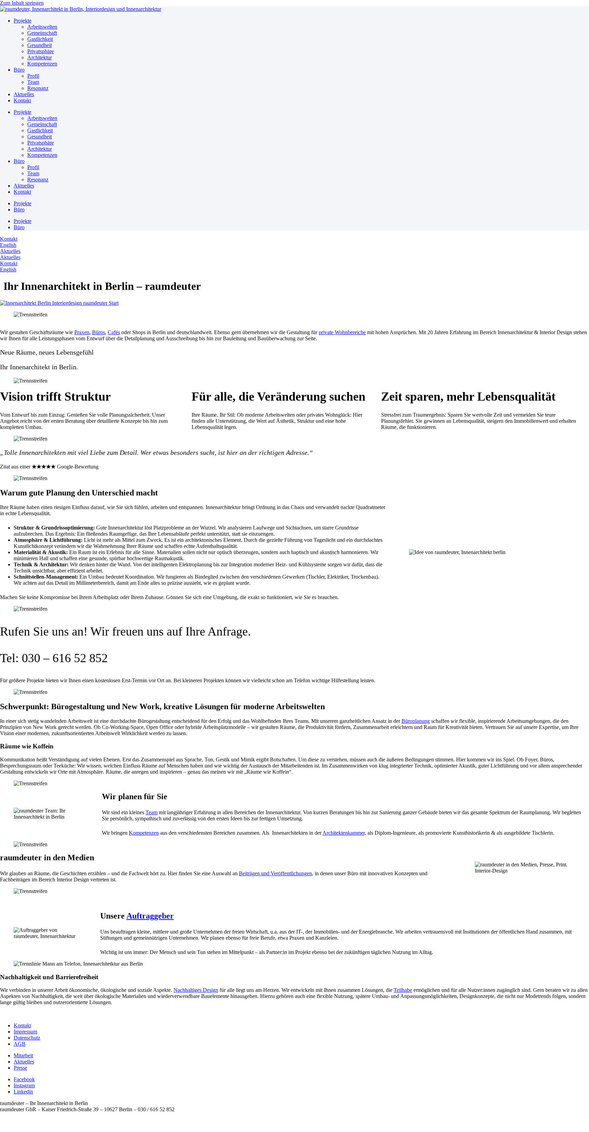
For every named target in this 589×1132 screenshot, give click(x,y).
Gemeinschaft (42, 33)
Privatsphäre (40, 51)
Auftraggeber (150, 915)
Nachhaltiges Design (195, 990)
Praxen (81, 332)
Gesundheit (39, 45)
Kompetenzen (42, 63)
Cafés (114, 332)
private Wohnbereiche (342, 332)
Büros (98, 332)
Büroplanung (416, 721)
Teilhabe (403, 990)
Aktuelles (24, 94)
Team (33, 82)
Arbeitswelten (42, 27)
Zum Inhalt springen (22, 3)
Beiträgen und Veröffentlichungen (275, 873)
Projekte (22, 21)
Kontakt (22, 100)
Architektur (39, 57)
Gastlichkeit (40, 39)
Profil (33, 76)
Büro (19, 70)
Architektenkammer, (344, 833)
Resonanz (37, 88)
